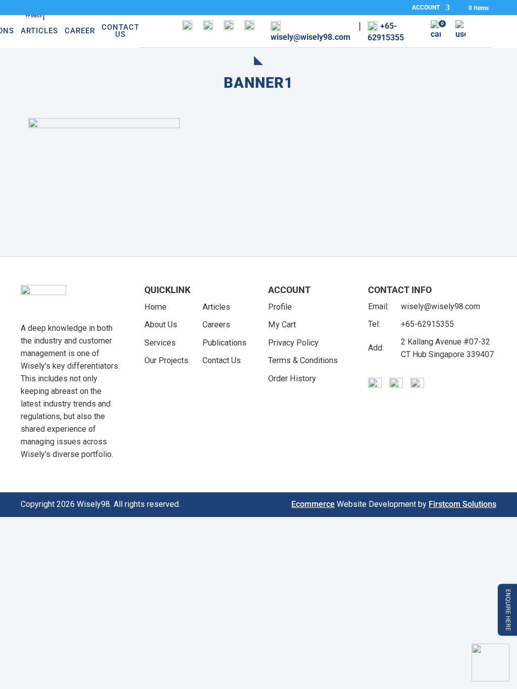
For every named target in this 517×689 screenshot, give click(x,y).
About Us (160, 324)
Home (155, 307)
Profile (280, 307)
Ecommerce (313, 504)
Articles (39, 31)
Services (160, 343)
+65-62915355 (427, 324)
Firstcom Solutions (462, 504)
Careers (216, 324)
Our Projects (166, 360)
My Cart (282, 324)
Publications (224, 343)
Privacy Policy (293, 343)
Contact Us (120, 31)
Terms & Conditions (303, 360)
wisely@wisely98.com (440, 306)
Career (80, 31)
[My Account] (460, 31)
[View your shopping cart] (436, 31)
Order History (292, 378)
